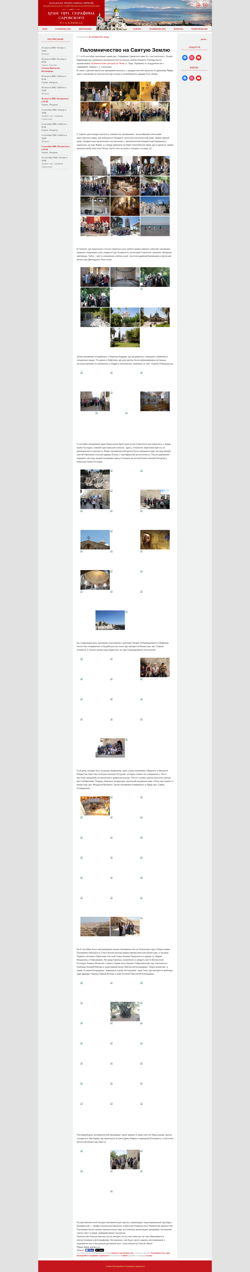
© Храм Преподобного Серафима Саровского (125, 1266)
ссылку (149, 1255)
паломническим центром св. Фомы (108, 63)
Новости (115, 1253)
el (205, 5)
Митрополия (85, 29)
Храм (44, 29)
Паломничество (157, 29)
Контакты (178, 29)
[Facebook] (184, 57)
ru (198, 5)
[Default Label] (184, 78)
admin (124, 1255)
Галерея (137, 29)
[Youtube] (198, 57)
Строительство (63, 29)
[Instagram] (191, 57)
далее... (204, 39)
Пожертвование (199, 29)
